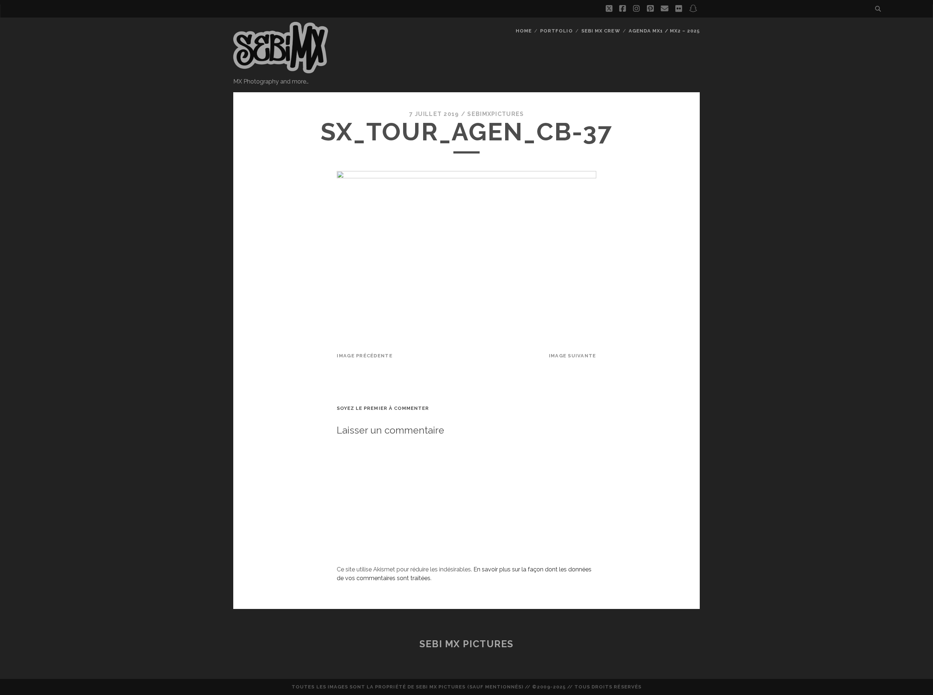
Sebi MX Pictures (466, 643)
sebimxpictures (495, 113)
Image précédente (364, 355)
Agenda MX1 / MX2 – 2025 (664, 31)
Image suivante (572, 355)
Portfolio (556, 31)
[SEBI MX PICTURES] (280, 70)
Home (524, 31)
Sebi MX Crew (600, 31)
